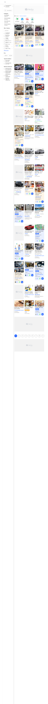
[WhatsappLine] (19, 45)
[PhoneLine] (22, 45)
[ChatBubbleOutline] (17, 45)
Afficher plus (6, 50)
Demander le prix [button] (20, 76)
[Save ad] (22, 26)
